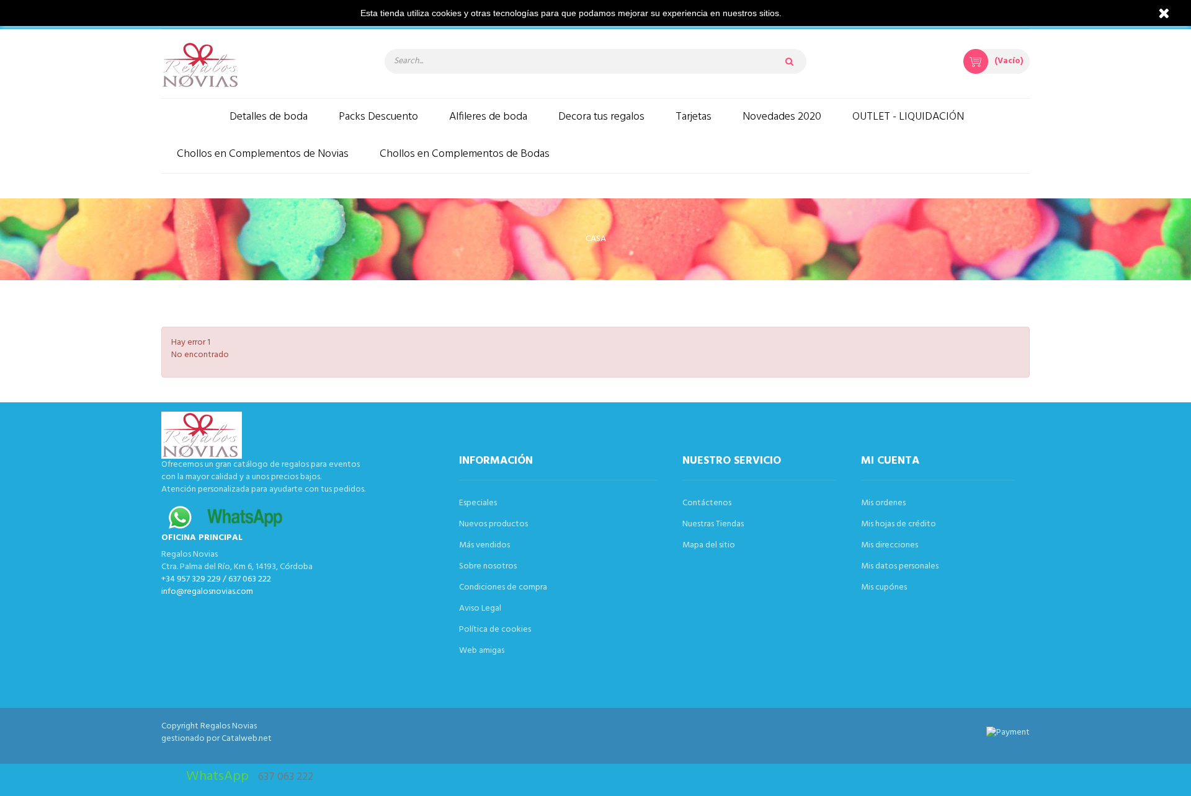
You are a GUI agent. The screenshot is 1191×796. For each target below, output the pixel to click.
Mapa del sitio (708, 545)
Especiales (478, 503)
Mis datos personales (900, 566)
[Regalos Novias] (260, 65)
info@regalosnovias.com (207, 592)
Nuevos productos (493, 524)
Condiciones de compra (503, 587)
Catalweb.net (246, 739)
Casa (596, 239)
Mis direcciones (889, 545)
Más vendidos (484, 545)
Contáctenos (706, 503)
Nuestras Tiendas (713, 524)
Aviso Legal (480, 608)
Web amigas (481, 650)
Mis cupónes (884, 587)
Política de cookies (495, 629)
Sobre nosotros (488, 566)
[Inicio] (187, 117)
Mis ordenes (883, 503)
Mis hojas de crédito (898, 524)
